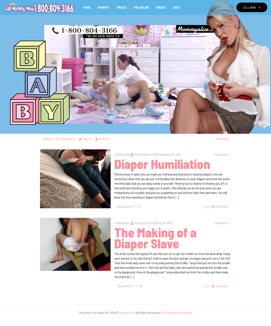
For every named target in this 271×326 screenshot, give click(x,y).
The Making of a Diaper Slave (155, 237)
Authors (103, 139)
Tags (85, 139)
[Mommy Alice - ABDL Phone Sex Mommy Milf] (39, 7)
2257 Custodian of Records (176, 312)
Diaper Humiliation (162, 163)
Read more (221, 206)
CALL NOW (249, 7)
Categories (65, 139)
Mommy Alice (142, 154)
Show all (223, 139)
